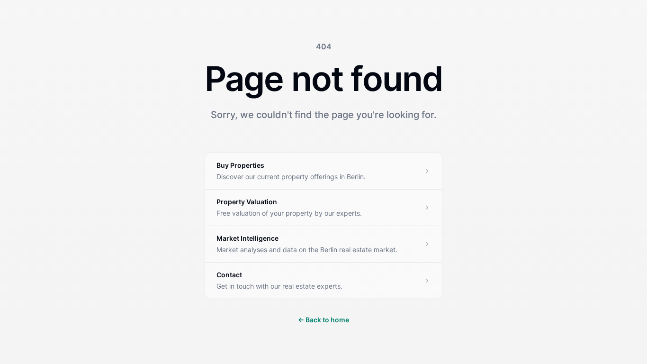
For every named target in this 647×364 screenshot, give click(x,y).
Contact (229, 275)
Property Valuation (246, 202)
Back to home (323, 320)
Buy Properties (240, 165)
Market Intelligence (247, 238)
